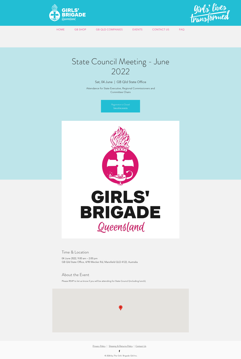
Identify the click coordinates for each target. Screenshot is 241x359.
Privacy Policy (99, 346)
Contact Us (140, 346)
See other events (120, 107)
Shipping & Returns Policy (121, 346)
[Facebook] (119, 351)
